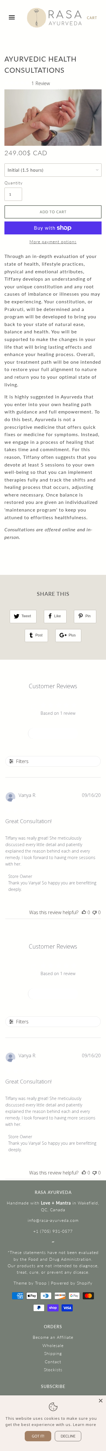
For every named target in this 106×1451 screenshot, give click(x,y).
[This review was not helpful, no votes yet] (94, 912)
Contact (53, 1361)
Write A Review (53, 733)
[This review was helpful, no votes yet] (84, 912)
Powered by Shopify (71, 1282)
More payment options (53, 241)
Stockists (53, 1369)
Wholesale (53, 1345)
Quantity (13, 182)
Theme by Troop (30, 1282)
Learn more (84, 1424)
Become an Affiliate (53, 1337)
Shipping (53, 1353)
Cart (92, 17)
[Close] (101, 1401)
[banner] (54, 18)
